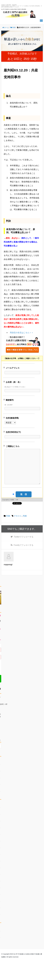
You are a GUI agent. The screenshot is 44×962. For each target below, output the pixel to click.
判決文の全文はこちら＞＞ (21, 333)
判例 (8, 516)
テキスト (18, 516)
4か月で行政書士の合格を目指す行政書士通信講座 (13, 9)
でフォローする (23, 537)
